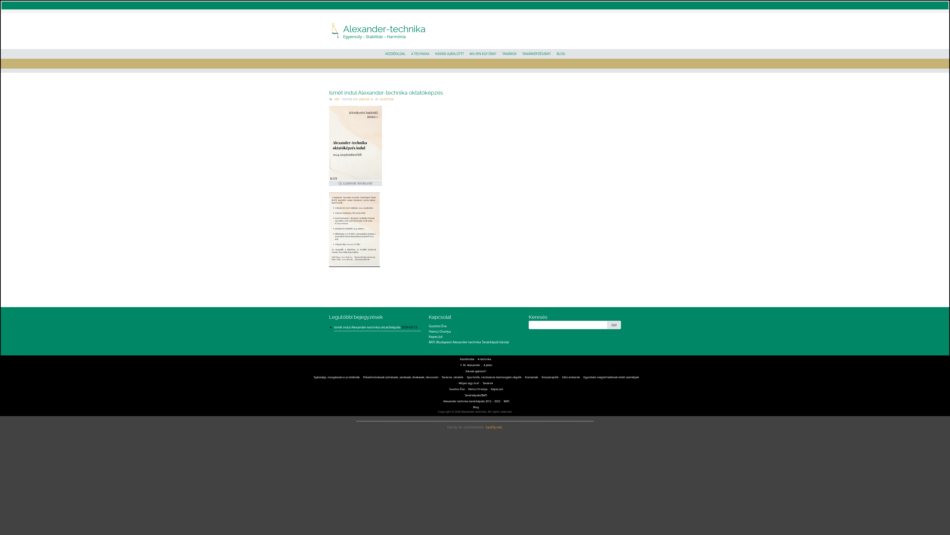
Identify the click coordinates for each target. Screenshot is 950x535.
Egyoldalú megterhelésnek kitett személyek (611, 377)
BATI (506, 401)
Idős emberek (571, 377)
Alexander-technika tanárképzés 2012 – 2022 (471, 401)
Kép (336, 99)
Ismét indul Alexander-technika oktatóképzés (386, 93)
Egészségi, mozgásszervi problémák (337, 377)
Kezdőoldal (395, 54)
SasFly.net (494, 427)
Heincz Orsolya (440, 331)
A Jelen (488, 365)
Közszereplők (550, 377)
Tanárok (509, 54)
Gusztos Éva (438, 326)
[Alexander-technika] (335, 30)
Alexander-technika (384, 29)
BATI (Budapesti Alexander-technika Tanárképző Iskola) (469, 342)
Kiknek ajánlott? (449, 54)
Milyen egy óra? (483, 54)
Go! (614, 324)
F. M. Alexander (470, 365)
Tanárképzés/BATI (536, 54)
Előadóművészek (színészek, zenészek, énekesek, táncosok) (400, 377)
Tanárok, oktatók (452, 377)
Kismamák (531, 377)
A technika (420, 54)
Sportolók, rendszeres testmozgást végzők (494, 377)
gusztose (387, 99)
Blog (561, 54)
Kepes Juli (436, 336)
